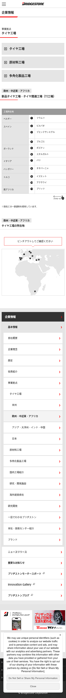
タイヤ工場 (17, 48)
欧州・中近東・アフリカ (25, 416)
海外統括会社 (17, 495)
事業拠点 (12, 383)
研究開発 (12, 506)
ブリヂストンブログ (18, 595)
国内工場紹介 (17, 472)
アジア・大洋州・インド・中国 (28, 427)
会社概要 (12, 338)
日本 (14, 438)
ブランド (12, 539)
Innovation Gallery (19, 584)
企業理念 (12, 349)
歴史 (10, 360)
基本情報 (12, 327)
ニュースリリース (17, 552)
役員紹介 (12, 371)
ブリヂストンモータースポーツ (24, 573)
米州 (14, 405)
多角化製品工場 (20, 75)
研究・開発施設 (18, 483)
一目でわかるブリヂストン (22, 517)
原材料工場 (17, 62)
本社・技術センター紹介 (21, 528)
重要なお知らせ (16, 563)
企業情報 (10, 316)
